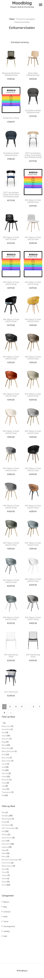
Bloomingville (7, 819)
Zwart (4, 736)
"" (2, 723)
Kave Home (6, 844)
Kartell (4, 841)
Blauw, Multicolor (8, 751)
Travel (6, 922)
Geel (3, 767)
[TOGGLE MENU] (40, 4)
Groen (4, 777)
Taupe (4, 789)
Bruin (4, 755)
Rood (4, 733)
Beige (4, 742)
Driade (4, 822)
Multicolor (5, 780)
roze (3, 786)
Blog (5, 907)
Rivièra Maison (7, 866)
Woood (4, 882)
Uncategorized (9, 926)
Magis (4, 850)
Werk (5, 936)
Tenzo (4, 872)
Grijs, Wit (5, 773)
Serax (4, 869)
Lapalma (5, 847)
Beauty (6, 902)
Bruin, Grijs (6, 758)
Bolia (3, 813)
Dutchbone (6, 825)
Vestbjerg (5, 816)
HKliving (5, 835)
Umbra (4, 879)
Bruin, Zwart (6, 761)
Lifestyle (7, 912)
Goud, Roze (6, 729)
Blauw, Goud (6, 726)
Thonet (4, 875)
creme (4, 764)
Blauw (4, 745)
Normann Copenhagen (10, 860)
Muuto (4, 857)
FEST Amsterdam (8, 828)
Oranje (4, 783)
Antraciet (5, 739)
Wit (3, 795)
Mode (6, 917)
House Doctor (7, 838)
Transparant (6, 792)
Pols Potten (6, 863)
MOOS (4, 853)
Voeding (7, 931)
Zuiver (4, 885)
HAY (3, 831)
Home (11, 19)
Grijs (3, 770)
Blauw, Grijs (6, 748)
